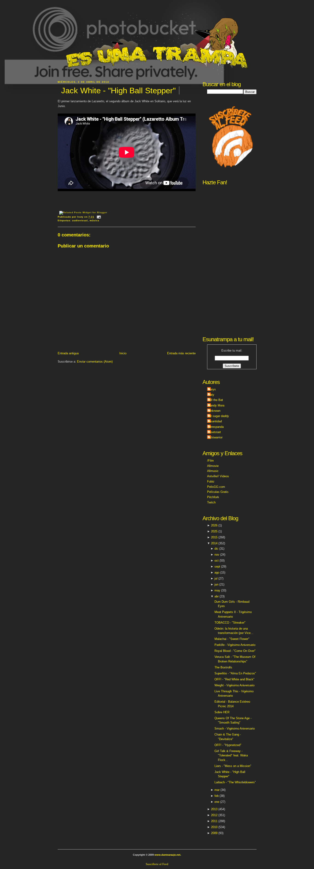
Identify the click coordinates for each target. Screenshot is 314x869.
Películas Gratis (217, 492)
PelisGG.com (216, 486)
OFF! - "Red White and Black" (234, 679)
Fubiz (210, 481)
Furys (212, 389)
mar (217, 790)
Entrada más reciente (181, 353)
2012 (214, 815)
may (217, 590)
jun (216, 584)
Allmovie (213, 466)
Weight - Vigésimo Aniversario (234, 685)
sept (217, 566)
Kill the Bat (215, 400)
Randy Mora (216, 405)
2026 (214, 525)
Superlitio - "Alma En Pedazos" (235, 673)
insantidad (215, 421)
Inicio (122, 353)
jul (215, 578)
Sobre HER (221, 712)
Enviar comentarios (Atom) (95, 361)
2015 (214, 537)
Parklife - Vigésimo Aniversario (234, 645)
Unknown (214, 410)
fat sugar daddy (218, 416)
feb (216, 796)
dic (216, 548)
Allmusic (213, 471)
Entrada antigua (68, 353)
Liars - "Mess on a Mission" (232, 766)
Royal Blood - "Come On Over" (235, 651)
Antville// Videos (218, 476)
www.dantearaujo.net (167, 854)
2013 (214, 809)
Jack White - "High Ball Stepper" (118, 90)
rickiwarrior (215, 437)
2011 (214, 821)
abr (216, 596)
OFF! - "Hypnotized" (227, 745)
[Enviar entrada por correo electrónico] (98, 217)
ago (216, 572)
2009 (214, 833)
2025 (214, 531)
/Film (210, 460)
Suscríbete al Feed (157, 864)
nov (216, 554)
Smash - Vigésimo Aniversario (234, 728)
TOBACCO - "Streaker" (229, 622)
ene (216, 802)
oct (216, 560)
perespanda (216, 427)
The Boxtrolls (223, 667)
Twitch (211, 502)
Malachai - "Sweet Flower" (231, 639)
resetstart (214, 432)
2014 (214, 543)
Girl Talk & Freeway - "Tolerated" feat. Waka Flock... (231, 755)
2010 (214, 827)
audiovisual (80, 220)
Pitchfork (213, 497)
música (94, 220)
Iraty (211, 394)
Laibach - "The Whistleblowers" (235, 782)
